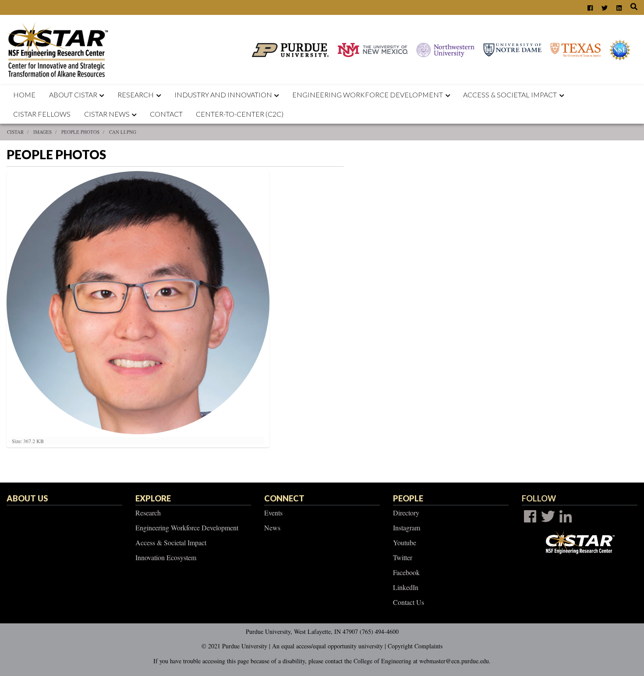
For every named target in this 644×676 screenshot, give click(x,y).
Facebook (406, 572)
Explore (153, 498)
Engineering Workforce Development (367, 94)
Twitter (402, 557)
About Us (27, 498)
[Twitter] (548, 516)
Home (24, 94)
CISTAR (15, 132)
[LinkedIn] (565, 516)
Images (42, 132)
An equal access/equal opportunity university (327, 646)
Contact (166, 114)
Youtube (404, 542)
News (272, 527)
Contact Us (408, 602)
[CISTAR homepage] (60, 49)
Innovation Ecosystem (165, 557)
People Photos (80, 132)
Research (135, 94)
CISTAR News (107, 114)
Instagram (406, 527)
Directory (406, 512)
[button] (104, 94)
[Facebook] (530, 516)
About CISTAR (73, 94)
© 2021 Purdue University (234, 646)
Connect (284, 498)
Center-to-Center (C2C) (239, 114)
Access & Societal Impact (170, 542)
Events (273, 512)
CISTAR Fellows (42, 114)
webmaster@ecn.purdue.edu (454, 661)
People (408, 498)
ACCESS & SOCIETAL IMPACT (510, 94)
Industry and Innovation (223, 94)
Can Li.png (122, 132)
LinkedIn (405, 587)
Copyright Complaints (415, 646)
